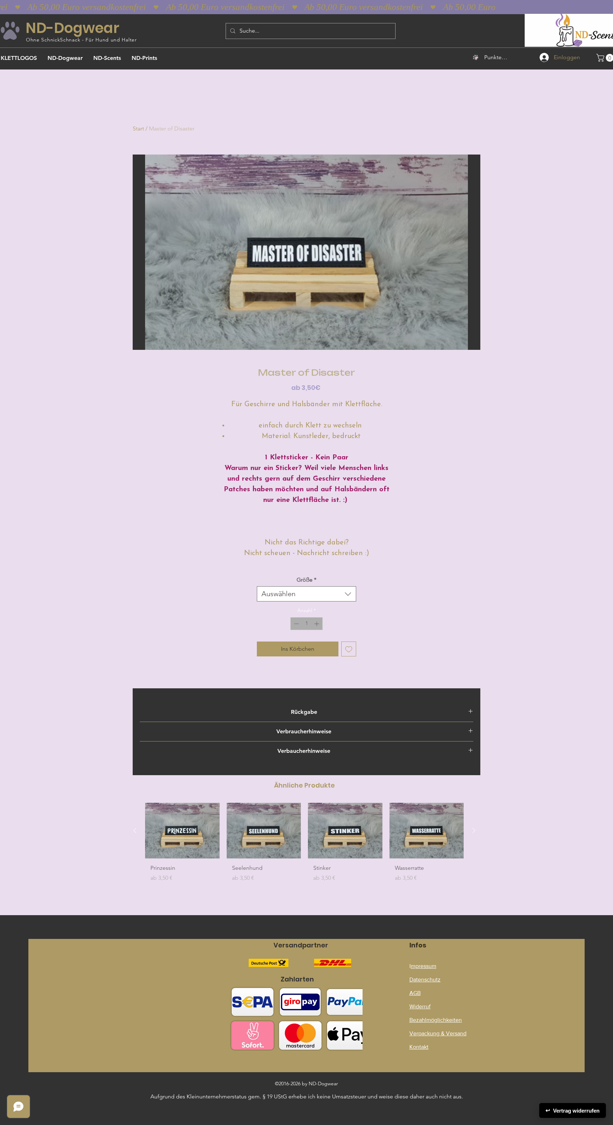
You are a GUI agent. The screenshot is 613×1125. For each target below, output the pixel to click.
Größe (306, 579)
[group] (304, 845)
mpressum (423, 966)
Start (138, 128)
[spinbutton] (306, 623)
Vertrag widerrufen (573, 1110)
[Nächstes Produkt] (474, 830)
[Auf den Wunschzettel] (348, 649)
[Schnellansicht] (182, 830)
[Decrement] (295, 623)
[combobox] (306, 593)
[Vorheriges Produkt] (135, 830)
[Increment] (317, 623)
